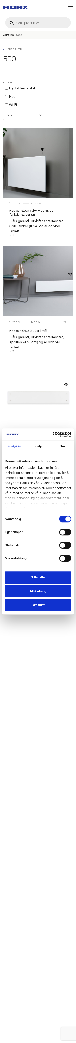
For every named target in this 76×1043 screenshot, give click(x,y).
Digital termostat (22, 88)
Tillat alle (38, 577)
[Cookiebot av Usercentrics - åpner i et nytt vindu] (53, 434)
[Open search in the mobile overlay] (38, 23)
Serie (10, 115)
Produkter (15, 49)
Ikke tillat (38, 605)
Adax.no (8, 35)
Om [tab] (62, 446)
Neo (12, 96)
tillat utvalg (38, 591)
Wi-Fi (13, 105)
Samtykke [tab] (14, 446)
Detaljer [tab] (38, 446)
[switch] (65, 532)
